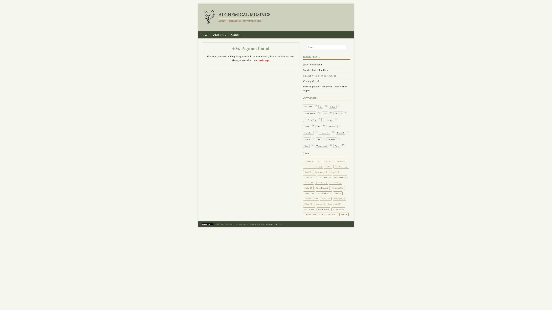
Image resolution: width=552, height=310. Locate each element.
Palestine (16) (325, 198)
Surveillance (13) (323, 209)
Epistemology (327, 120)
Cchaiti (332, 107)
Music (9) (338, 193)
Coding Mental (311, 81)
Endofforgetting (310, 120)
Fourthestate (332, 126)
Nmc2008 (340, 133)
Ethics (306, 126)
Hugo (266, 224)
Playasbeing (332, 139)
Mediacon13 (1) (337, 188)
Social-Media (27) (334, 204)
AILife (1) (329, 161)
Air (321, 107)
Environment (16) (324, 177)
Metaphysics (324, 133)
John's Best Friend (312, 64)
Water (337, 146)
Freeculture (308, 133)
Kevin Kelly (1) (335, 182)
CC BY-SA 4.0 (248, 224)
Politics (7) (308, 204)
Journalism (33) (321, 182)
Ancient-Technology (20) (313, 166)
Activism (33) (309, 161)
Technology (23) (338, 209)
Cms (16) (307, 172)
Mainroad (274, 224)
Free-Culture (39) (340, 177)
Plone (306, 146)
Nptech (307, 139)
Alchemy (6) (341, 161)
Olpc (318, 139)
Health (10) (308, 182)
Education (338, 113)
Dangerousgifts (309, 113)
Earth (325, 113)
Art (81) (328, 166)
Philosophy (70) (339, 198)
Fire (318, 126)
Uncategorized (321, 146)
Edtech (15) (334, 172)
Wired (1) (344, 214)
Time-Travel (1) (331, 214)
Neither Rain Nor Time (315, 70)
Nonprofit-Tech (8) (311, 198)
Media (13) (308, 188)
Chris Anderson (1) (341, 166)
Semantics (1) (320, 204)
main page (264, 60)
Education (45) (309, 177)
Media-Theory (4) (322, 188)
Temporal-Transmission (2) (313, 214)
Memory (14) (309, 193)
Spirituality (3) (309, 209)
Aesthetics (308, 106)
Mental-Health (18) (324, 193)
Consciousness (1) (321, 172)
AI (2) (320, 161)
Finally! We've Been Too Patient (319, 75)
